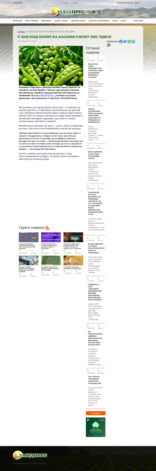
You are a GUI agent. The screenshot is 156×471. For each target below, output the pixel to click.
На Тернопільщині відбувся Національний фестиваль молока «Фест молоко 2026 (95, 338)
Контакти (138, 21)
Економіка (46, 21)
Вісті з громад (31, 21)
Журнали (17, 21)
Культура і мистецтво (99, 21)
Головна (21, 31)
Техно (115, 21)
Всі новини (95, 413)
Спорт (123, 21)
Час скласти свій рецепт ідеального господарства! (94, 380)
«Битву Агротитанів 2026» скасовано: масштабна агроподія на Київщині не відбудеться (95, 115)
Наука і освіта (61, 21)
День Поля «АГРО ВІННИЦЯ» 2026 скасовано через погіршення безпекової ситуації (95, 70)
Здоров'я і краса (78, 21)
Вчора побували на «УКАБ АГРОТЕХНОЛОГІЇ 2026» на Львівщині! (96, 248)
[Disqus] (51, 193)
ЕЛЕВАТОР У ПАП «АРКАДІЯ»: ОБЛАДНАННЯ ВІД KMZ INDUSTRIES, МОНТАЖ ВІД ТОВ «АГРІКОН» (95, 292)
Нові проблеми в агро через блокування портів (95, 155)
